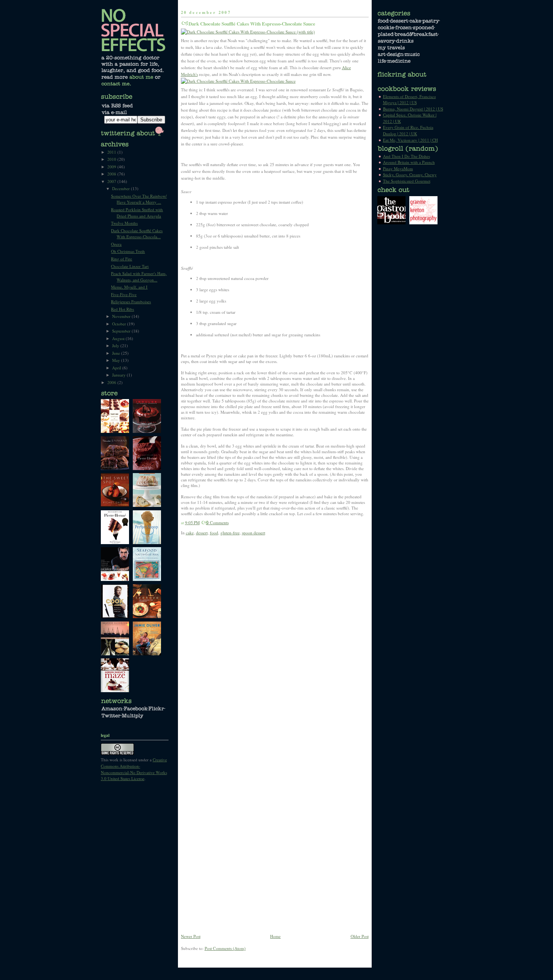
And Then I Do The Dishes (406, 156)
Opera (116, 244)
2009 (112, 166)
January (119, 375)
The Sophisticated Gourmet (406, 181)
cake (190, 532)
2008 (112, 174)
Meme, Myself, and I (129, 287)
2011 (112, 152)
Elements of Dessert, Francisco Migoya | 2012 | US (409, 100)
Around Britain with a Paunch (409, 162)
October (119, 324)
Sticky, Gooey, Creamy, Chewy (410, 174)
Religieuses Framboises (131, 301)
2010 (112, 159)
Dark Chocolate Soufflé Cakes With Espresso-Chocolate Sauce (251, 23)
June (116, 353)
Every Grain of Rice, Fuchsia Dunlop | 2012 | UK (408, 130)
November (122, 316)
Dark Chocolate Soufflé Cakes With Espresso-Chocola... (137, 234)
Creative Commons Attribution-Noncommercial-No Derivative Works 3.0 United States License (134, 769)
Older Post (360, 936)
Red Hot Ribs (122, 309)
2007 (112, 181)
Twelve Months (124, 223)
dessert (202, 532)
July (116, 345)
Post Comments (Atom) (225, 948)
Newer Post (191, 936)
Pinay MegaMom (398, 168)
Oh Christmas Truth (128, 251)
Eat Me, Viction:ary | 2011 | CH (410, 140)
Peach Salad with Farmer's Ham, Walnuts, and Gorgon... (139, 277)
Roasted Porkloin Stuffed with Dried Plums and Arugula (137, 213)
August (119, 338)
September (122, 331)
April (117, 368)
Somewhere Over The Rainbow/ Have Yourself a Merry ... (139, 199)
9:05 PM (192, 522)
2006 (112, 382)
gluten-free (230, 532)
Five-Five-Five (124, 294)
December (121, 188)
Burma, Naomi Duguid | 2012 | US (413, 109)
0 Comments (218, 522)
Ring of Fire (121, 259)
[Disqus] (275, 641)
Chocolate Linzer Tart (130, 266)
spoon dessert (253, 532)
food (214, 532)
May (116, 360)
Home (275, 936)
